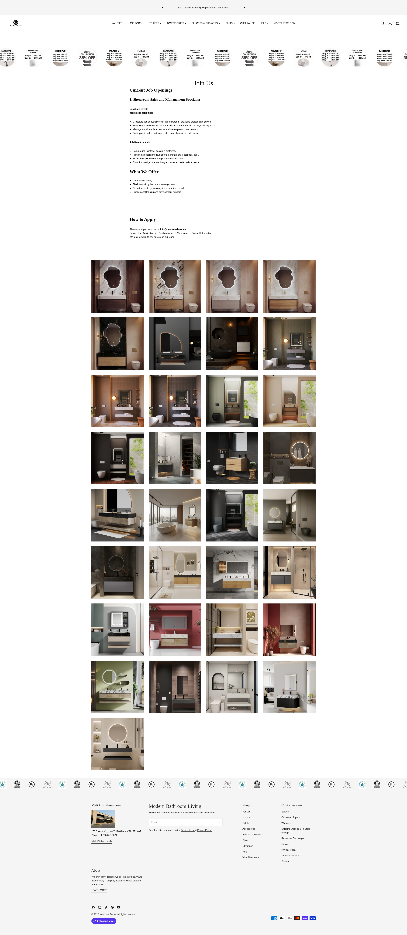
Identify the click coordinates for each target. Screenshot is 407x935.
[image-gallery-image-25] (117, 629)
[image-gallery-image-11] (232, 401)
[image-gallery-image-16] (289, 458)
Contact (285, 844)
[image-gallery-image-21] (117, 572)
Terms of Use (188, 830)
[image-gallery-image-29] (117, 687)
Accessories (248, 828)
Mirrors (246, 817)
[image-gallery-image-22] (175, 572)
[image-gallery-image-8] (289, 343)
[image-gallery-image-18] (175, 515)
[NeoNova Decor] (28, 57)
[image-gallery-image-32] (289, 687)
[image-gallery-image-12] (289, 401)
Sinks (245, 840)
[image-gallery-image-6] (175, 343)
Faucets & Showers (252, 834)
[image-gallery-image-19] (232, 515)
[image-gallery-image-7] (232, 343)
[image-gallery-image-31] (232, 687)
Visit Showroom (250, 857)
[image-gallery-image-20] (289, 515)
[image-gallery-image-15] (232, 458)
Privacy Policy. (204, 830)
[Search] (382, 23)
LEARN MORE (99, 890)
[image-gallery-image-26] (175, 629)
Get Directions (101, 841)
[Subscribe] (219, 822)
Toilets (245, 823)
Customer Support (290, 817)
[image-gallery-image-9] (117, 401)
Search (285, 811)
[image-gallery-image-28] (289, 629)
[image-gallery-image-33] (117, 744)
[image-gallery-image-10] (175, 401)
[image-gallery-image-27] (232, 629)
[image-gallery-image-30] (175, 687)
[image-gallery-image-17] (117, 515)
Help (244, 851)
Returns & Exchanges (292, 838)
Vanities (246, 811)
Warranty (286, 823)
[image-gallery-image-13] (117, 458)
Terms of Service (290, 855)
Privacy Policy (288, 849)
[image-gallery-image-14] (175, 458)
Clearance (247, 846)
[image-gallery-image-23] (232, 572)
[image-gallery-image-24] (289, 572)
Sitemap (285, 861)
